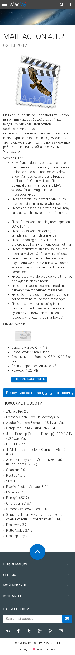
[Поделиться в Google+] (40, 631)
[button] (28, 335)
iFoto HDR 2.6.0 (17, 444)
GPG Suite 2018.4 (19, 503)
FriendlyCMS (47, 649)
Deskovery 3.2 (16, 525)
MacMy (27, 643)
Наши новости (16, 609)
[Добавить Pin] (50, 631)
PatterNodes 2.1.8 (19, 530)
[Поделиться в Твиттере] (29, 631)
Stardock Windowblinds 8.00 (26, 509)
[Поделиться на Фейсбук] (18, 631)
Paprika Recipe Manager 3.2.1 (27, 487)
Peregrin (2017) (17, 498)
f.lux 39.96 (13, 481)
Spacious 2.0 (15, 470)
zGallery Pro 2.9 (17, 411)
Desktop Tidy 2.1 (18, 536)
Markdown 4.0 (16, 492)
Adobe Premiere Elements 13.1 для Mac (35, 423)
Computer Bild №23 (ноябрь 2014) (31, 428)
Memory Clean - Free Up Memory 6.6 (32, 417)
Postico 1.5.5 (15, 475)
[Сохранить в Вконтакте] (8, 631)
